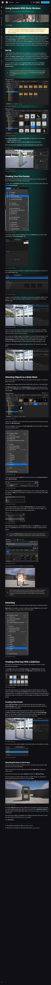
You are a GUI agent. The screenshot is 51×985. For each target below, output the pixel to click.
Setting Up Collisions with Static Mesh (38, 811)
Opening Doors (24, 817)
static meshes (10, 819)
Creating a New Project (30, 60)
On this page (9, 25)
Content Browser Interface (34, 73)
